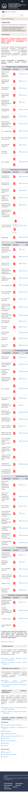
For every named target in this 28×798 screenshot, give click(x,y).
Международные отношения (10, 733)
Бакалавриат (19, 783)
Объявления (7, 788)
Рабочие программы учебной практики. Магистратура (15, 663)
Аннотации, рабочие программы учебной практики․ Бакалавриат (15, 659)
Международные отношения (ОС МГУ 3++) (13, 736)
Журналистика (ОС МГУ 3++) (10, 740)
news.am (23, 513)
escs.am (23, 102)
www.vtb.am (24, 144)
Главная (3, 18)
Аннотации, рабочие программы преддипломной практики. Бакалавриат (15, 708)
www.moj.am (24, 88)
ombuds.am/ (24, 204)
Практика (14, 30)
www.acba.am (24, 137)
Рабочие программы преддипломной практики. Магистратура (15, 712)
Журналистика (6, 738)
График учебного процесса (15, 29)
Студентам (8, 18)
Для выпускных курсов (18, 27)
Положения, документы (8, 641)
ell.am (22, 405)
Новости (15, 787)
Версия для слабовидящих (10, 11)
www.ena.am (24, 321)
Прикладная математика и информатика (12, 725)
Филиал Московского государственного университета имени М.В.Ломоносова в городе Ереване (17, 5)
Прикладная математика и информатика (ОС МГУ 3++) (15, 728)
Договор (15, 232)
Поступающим (8, 783)
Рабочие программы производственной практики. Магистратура (15, 685)
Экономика (5, 745)
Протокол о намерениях (16, 225)
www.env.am (24, 81)
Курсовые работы (21, 30)
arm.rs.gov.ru (24, 225)
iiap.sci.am (23, 602)
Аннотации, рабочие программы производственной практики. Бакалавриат (15, 681)
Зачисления (5, 29)
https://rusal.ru (24, 338)
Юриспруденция (7, 731)
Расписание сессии (7, 30)
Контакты (7, 787)
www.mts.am (24, 326)
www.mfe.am (24, 116)
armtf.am (23, 562)
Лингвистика (6, 743)
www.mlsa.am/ (24, 73)
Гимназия (18, 785)
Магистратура (8, 785)
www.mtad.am (24, 123)
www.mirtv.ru (24, 506)
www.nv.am (23, 484)
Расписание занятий (7, 27)
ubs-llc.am (23, 426)
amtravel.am (24, 590)
